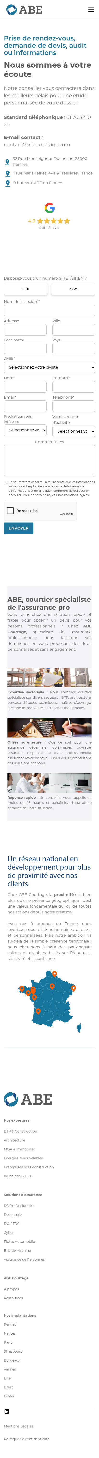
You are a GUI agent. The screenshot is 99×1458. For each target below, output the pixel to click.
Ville (56, 321)
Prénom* (60, 378)
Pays (56, 340)
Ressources (13, 1298)
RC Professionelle (18, 1206)
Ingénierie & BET (17, 1176)
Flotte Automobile (19, 1242)
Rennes (10, 1324)
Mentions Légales (18, 1426)
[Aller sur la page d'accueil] (49, 1099)
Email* (10, 397)
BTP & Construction (20, 1131)
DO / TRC (11, 1224)
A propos (11, 1289)
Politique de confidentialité (27, 1439)
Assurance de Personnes (24, 1259)
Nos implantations (20, 1315)
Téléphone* (63, 397)
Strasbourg (13, 1351)
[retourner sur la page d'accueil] (16, 9)
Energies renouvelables (23, 1158)
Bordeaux (12, 1360)
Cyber (9, 1233)
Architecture (14, 1140)
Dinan (9, 1396)
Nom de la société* (22, 302)
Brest (8, 1387)
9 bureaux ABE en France (37, 183)
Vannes (10, 1369)
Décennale (13, 1215)
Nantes (10, 1333)
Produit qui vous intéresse (18, 419)
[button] (90, 10)
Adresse (11, 321)
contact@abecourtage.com (37, 145)
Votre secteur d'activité (65, 420)
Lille (7, 1378)
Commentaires (49, 442)
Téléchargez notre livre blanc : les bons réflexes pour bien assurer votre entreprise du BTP (46, 246)
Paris (8, 1342)
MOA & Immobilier (19, 1149)
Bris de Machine (17, 1250)
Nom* (9, 378)
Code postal (14, 340)
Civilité (9, 359)
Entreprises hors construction (29, 1167)
